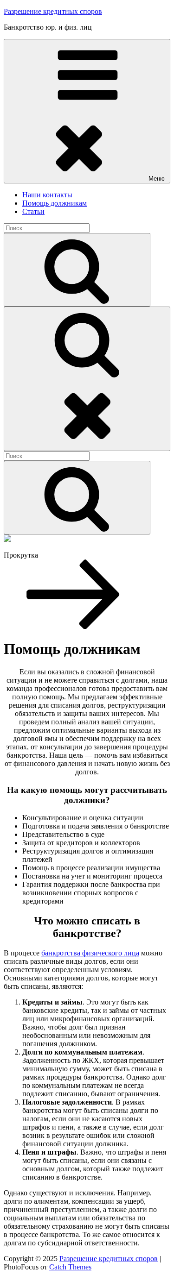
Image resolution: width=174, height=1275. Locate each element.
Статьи (33, 211)
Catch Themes (70, 1267)
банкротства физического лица (90, 953)
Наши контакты (47, 195)
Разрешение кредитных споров (53, 11)
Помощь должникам (54, 203)
